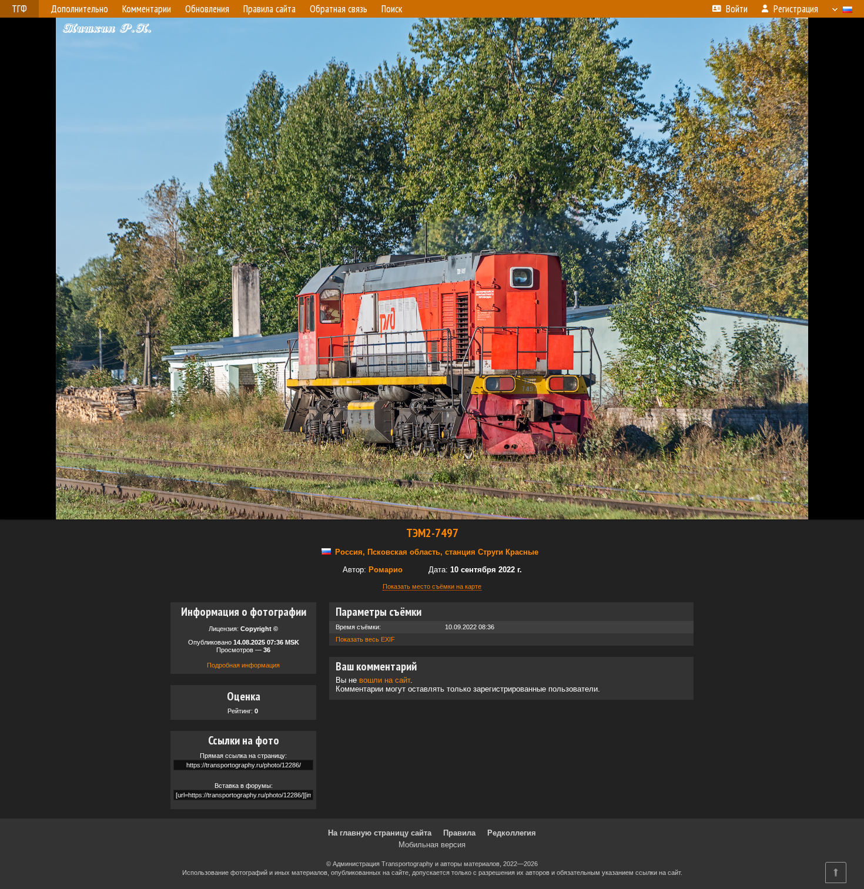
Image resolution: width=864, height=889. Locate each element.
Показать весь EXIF (365, 639)
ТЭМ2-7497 (432, 533)
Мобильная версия (432, 844)
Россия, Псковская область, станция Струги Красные (436, 552)
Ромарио (386, 569)
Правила (459, 832)
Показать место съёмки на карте (432, 586)
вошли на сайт (384, 680)
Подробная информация (243, 665)
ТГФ (19, 8)
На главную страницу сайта (379, 832)
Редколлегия (511, 832)
